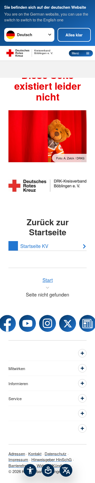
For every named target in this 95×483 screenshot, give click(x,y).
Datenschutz (55, 453)
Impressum (18, 459)
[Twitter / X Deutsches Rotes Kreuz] (67, 323)
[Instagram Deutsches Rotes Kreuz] (47, 323)
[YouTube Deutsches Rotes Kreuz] (27, 323)
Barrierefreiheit (21, 465)
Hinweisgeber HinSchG (51, 459)
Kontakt (34, 453)
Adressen (16, 453)
